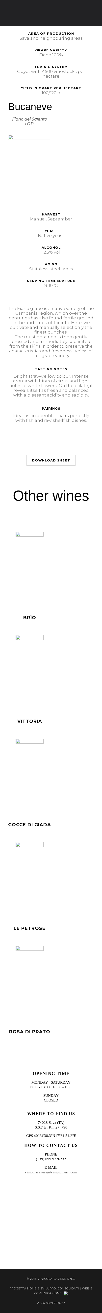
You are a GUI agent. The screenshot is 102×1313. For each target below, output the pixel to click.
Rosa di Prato (29, 1032)
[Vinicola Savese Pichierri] (51, 13)
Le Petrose (30, 928)
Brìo (29, 617)
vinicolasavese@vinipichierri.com (51, 1172)
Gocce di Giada (29, 824)
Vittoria (29, 721)
